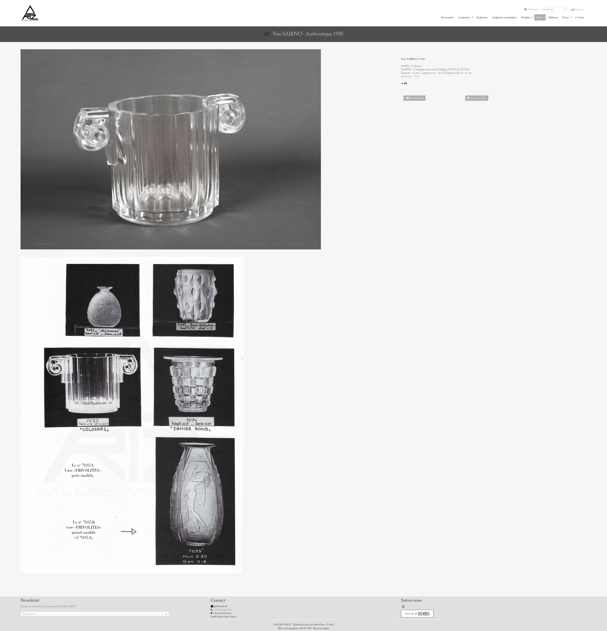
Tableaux (553, 17)
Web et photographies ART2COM (294, 628)
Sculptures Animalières (504, 17)
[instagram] (403, 606)
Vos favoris (532, 9)
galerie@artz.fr (221, 606)
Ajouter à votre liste (477, 98)
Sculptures (482, 17)
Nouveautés (447, 17)
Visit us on (411, 614)
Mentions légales (321, 628)
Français (578, 9)
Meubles (525, 17)
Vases (539, 17)
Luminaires (464, 17)
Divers (565, 17)
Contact (579, 17)
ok (166, 614)
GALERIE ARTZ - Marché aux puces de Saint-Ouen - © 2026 (303, 624)
